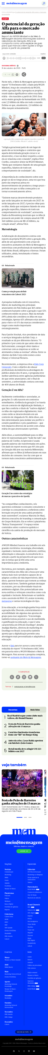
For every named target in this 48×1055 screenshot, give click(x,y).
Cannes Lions (9, 917)
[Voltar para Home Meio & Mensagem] (19, 3)
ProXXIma (8, 886)
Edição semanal (32, 973)
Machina (30, 927)
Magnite (30, 933)
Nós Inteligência (33, 921)
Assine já (24, 851)
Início (3, 12)
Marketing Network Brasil (13, 974)
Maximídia (8, 933)
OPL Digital (31, 913)
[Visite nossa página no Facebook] (14, 1051)
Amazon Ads (31, 910)
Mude (29, 938)
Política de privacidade (35, 965)
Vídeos (7, 898)
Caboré (7, 939)
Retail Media (31, 889)
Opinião (7, 883)
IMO (29, 907)
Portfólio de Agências (11, 907)
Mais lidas (35, 710)
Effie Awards (8, 936)
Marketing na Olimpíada (35, 875)
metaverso (7, 601)
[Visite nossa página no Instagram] (24, 1051)
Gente (7, 880)
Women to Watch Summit (13, 960)
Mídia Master (9, 967)
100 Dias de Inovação (34, 872)
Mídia (6, 877)
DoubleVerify (32, 943)
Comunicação (9, 872)
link (12, 645)
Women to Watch (33, 975)
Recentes (13, 710)
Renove (30, 960)
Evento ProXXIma (10, 931)
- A (5, 74)
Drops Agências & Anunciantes (33, 878)
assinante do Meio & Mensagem (25, 657)
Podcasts (7, 896)
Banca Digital (9, 904)
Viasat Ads (31, 930)
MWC (6, 922)
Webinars (7, 901)
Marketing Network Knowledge (11, 985)
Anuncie (30, 962)
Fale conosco (32, 968)
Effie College (8, 1017)
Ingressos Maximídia (31, 982)
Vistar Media (32, 924)
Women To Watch (10, 889)
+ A (9, 74)
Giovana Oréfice (9, 66)
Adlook (30, 946)
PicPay (30, 919)
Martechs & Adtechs (34, 898)
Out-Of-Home (32, 895)
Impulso (30, 916)
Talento (30, 882)
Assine (30, 957)
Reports (7, 910)
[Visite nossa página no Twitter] (19, 1051)
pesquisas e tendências (24, 686)
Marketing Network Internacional (11, 1006)
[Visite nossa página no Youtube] (34, 1051)
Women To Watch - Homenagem (10, 990)
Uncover (30, 935)
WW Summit (8, 928)
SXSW (6, 919)
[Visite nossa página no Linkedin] (29, 1051)
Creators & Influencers (35, 892)
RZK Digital (31, 940)
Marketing (10, 12)
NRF (6, 925)
